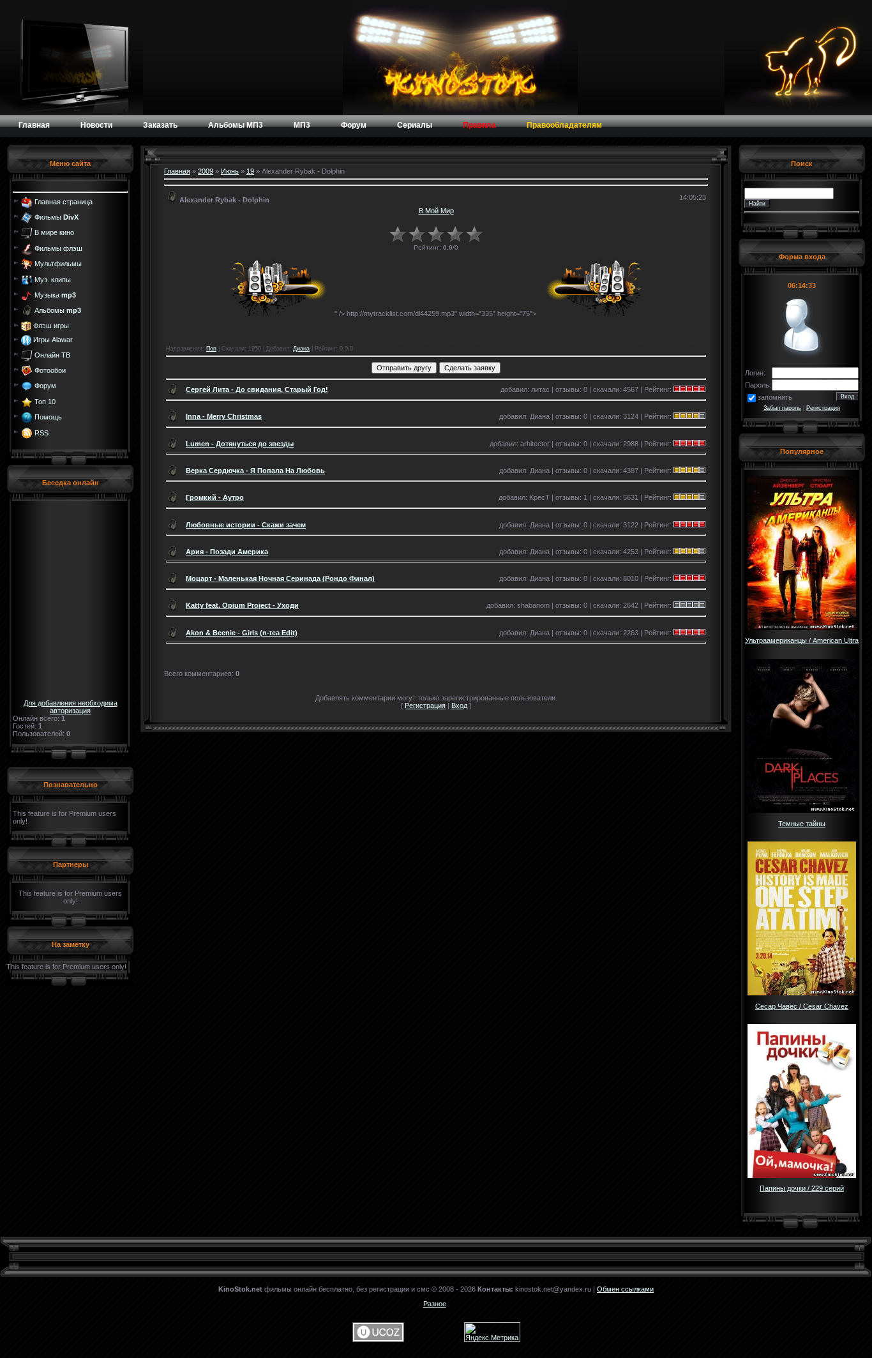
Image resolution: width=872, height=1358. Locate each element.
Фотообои (50, 370)
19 (250, 171)
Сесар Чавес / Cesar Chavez (801, 1006)
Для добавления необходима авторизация (70, 706)
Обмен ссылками (625, 1289)
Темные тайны (801, 823)
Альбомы (57, 310)
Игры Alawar (53, 339)
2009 (205, 171)
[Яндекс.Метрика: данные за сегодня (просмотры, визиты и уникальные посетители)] (492, 1332)
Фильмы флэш (58, 248)
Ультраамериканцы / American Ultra (802, 640)
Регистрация (425, 705)
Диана (301, 348)
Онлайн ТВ (52, 354)
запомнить (775, 397)
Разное (434, 1304)
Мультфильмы (58, 264)
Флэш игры (51, 325)
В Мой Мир (436, 211)
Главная (177, 171)
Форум (45, 385)
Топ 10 (45, 401)
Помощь (48, 417)
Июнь (230, 171)
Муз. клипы (52, 279)
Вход (459, 705)
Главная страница (63, 201)
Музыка (55, 295)
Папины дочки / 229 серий (802, 1188)
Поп (211, 348)
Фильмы (56, 217)
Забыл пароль (782, 408)
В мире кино (54, 232)
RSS (41, 432)
